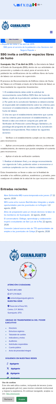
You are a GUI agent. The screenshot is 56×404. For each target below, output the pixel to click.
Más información (13, 394)
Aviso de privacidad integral (19, 351)
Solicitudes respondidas (18, 344)
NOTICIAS (13, 39)
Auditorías (12, 341)
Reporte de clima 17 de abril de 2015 (18, 44)
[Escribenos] (18, 5)
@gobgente (14, 364)
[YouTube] (30, 5)
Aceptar (22, 399)
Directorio (12, 328)
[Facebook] (21, 5)
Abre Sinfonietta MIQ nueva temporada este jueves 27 (28, 195)
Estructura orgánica (16, 331)
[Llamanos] (15, 5)
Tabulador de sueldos (17, 335)
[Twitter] (24, 5)
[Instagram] (27, 5)
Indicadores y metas (16, 338)
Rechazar (8, 399)
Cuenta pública (14, 348)
